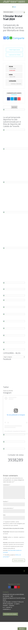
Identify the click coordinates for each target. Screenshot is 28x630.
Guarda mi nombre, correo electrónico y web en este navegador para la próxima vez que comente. (14, 523)
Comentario (6, 485)
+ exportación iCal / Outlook (14, 54)
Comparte (18, 38)
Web (4, 515)
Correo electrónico (8, 508)
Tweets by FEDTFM (8, 390)
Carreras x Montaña (16, 84)
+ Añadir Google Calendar (14, 49)
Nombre (5, 501)
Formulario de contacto (10, 614)
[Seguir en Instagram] (15, 587)
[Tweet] (12, 98)
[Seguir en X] (12, 587)
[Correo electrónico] (19, 98)
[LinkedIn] (15, 98)
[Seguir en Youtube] (18, 587)
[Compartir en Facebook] (8, 98)
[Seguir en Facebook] (9, 587)
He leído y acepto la (12, 555)
